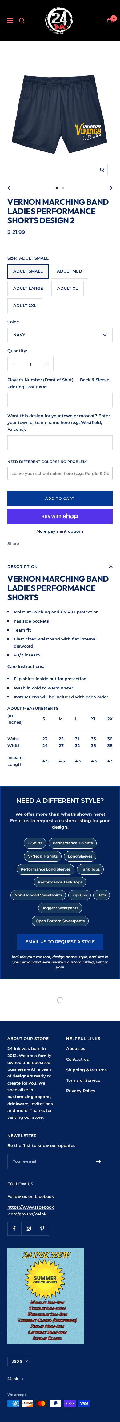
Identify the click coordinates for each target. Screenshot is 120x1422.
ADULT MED (69, 271)
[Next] (110, 188)
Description (22, 566)
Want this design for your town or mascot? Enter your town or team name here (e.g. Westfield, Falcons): (58, 422)
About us (75, 1048)
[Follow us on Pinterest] (42, 1228)
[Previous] (10, 188)
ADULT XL (67, 288)
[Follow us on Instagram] (28, 1228)
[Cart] (109, 20)
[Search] (22, 20)
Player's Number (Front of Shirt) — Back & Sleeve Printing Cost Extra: (58, 383)
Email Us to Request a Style (60, 941)
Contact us (77, 1059)
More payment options (60, 531)
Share (13, 543)
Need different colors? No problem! (47, 461)
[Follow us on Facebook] (14, 1228)
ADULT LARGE (28, 288)
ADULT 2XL (24, 305)
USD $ (16, 1361)
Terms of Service (83, 1080)
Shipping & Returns (86, 1069)
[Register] (98, 1161)
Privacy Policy (80, 1090)
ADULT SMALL (28, 271)
